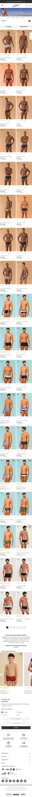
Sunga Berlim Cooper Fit (21, 354)
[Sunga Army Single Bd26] (8, 305)
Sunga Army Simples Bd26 (5, 354)
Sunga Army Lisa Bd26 (4, 453)
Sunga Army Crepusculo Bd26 (5, 387)
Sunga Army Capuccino (21, 156)
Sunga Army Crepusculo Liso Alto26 (6, 618)
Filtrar (9, 26)
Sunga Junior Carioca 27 (4, 123)
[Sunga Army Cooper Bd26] (8, 536)
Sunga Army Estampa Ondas (5, 288)
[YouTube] (25, 781)
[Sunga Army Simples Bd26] (8, 338)
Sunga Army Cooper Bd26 (21, 387)
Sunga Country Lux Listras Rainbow (23, 552)
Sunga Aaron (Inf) (3, 690)
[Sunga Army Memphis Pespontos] (8, 140)
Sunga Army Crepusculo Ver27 (5, 222)
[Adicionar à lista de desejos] (2, 31)
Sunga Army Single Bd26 (4, 321)
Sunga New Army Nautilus (5, 420)
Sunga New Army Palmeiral (21, 57)
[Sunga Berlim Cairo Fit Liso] (8, 569)
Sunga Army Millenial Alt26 (21, 585)
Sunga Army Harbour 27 (4, 189)
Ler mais (16, 647)
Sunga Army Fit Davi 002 (21, 222)
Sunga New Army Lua (20, 255)
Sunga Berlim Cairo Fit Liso (5, 585)
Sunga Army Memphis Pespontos (6, 156)
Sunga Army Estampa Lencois (5, 57)
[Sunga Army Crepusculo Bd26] (8, 371)
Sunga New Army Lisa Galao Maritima (23, 618)
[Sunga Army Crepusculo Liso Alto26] (8, 602)
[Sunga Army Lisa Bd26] (8, 437)
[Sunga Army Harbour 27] (8, 173)
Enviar (16, 727)
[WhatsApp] (6, 781)
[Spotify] (14, 781)
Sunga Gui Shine (3, 90)
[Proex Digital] (23, 794)
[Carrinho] (29, 5)
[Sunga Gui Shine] (8, 74)
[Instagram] (2, 781)
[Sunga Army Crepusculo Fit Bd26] (8, 503)
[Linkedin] (21, 781)
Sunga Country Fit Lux (21, 90)
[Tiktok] (10, 781)
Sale (19, 715)
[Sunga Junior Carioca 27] (8, 107)
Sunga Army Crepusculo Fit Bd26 (23, 321)
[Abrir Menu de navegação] (2, 5)
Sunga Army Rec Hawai (4, 255)
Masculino (20, 712)
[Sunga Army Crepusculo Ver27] (8, 206)
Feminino (5, 712)
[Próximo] (30, 674)
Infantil (4, 715)
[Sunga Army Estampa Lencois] (8, 41)
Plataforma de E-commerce (9, 794)
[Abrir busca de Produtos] (26, 5)
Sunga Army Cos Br (20, 189)
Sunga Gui (18, 123)
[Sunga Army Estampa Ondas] (8, 272)
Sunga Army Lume (3, 486)
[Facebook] (17, 781)
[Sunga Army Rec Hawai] (8, 239)
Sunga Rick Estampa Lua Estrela (22, 288)
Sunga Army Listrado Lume (21, 486)
